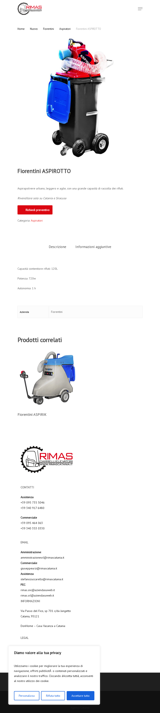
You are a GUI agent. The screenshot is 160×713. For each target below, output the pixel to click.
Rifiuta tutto (53, 696)
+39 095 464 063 (32, 523)
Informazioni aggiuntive (93, 246)
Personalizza (27, 696)
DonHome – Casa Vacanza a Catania (43, 626)
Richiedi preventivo (38, 210)
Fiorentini (48, 29)
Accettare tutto (80, 696)
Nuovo (34, 29)
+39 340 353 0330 (33, 528)
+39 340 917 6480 (32, 508)
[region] (54, 675)
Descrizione (57, 246)
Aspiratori (65, 29)
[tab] (57, 247)
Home (21, 29)
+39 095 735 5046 (33, 502)
